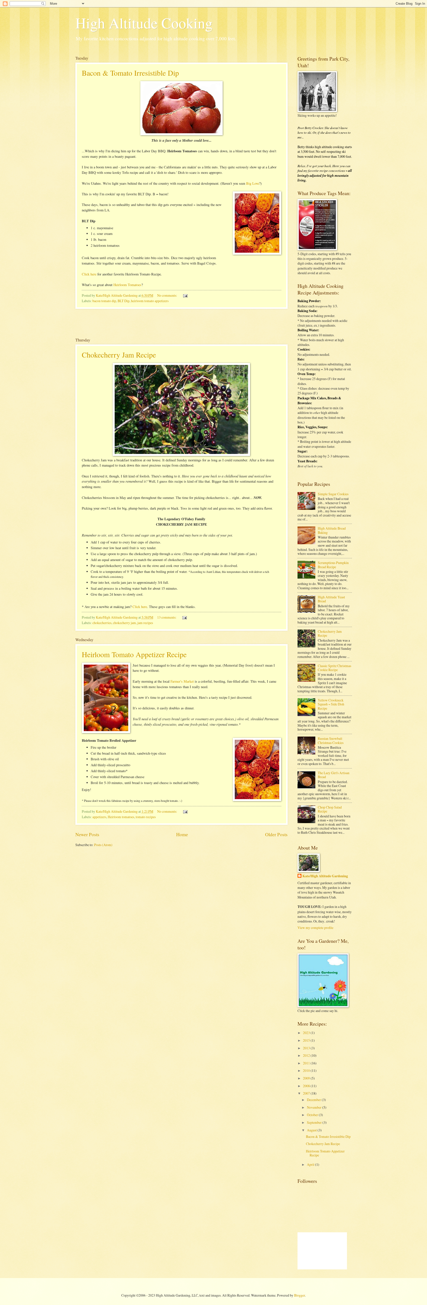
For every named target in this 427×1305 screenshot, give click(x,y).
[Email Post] (184, 295)
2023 (307, 1032)
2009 (307, 1078)
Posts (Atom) (103, 844)
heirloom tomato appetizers (150, 300)
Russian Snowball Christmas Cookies (330, 740)
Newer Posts (87, 834)
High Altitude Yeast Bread (331, 599)
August (312, 1130)
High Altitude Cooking (144, 23)
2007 (307, 1093)
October (313, 1114)
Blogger (299, 1295)
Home (182, 834)
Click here (89, 274)
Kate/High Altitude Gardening (325, 876)
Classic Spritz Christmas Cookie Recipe (334, 667)
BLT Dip (123, 300)
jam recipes (145, 622)
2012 (307, 1055)
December (314, 1099)
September (314, 1122)
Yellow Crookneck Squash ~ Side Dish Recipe (331, 704)
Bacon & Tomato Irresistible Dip (130, 73)
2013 (307, 1048)
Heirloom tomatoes (121, 816)
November (314, 1107)
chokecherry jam (124, 622)
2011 (307, 1063)
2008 (307, 1085)
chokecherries (101, 622)
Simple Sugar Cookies (333, 494)
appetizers (99, 816)
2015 (307, 1040)
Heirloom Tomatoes (127, 284)
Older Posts (276, 834)
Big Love (252, 183)
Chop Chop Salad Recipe (330, 809)
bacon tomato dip (104, 300)
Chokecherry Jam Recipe (119, 355)
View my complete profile (315, 927)
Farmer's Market (182, 681)
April (311, 1164)
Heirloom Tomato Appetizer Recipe (134, 654)
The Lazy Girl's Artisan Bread (333, 774)
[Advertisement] (181, 322)
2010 (307, 1070)
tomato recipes (146, 816)
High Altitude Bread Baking (332, 530)
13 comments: (167, 617)
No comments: (167, 295)
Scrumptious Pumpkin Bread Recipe (333, 564)
